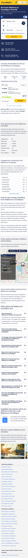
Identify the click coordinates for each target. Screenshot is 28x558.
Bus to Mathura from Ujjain (7, 505)
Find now (20, 100)
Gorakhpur (23, 252)
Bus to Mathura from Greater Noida (9, 473)
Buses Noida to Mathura (6, 495)
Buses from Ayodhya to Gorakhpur (9, 517)
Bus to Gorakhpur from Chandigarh (9, 522)
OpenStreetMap (20, 283)
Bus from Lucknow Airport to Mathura (9, 556)
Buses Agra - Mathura (6, 468)
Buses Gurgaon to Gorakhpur (8, 532)
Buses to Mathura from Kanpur (8, 492)
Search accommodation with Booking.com (14, 33)
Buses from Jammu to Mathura (8, 488)
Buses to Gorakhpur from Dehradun (9, 525)
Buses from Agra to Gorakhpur (8, 513)
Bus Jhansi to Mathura (6, 490)
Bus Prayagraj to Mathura (7, 500)
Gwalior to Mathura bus (6, 478)
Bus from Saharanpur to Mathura (8, 502)
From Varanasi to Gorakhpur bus (8, 547)
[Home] (7, 2)
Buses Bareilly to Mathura (7, 470)
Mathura (13, 252)
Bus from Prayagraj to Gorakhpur (8, 542)
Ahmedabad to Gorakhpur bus (8, 515)
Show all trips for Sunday (14, 105)
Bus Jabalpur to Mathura (6, 483)
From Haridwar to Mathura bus (8, 480)
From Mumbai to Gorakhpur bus (8, 537)
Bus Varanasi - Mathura (6, 507)
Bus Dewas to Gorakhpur (7, 527)
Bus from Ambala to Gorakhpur (8, 520)
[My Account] (16, 2)
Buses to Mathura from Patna (8, 497)
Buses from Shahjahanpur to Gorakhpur (10, 544)
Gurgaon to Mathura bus (7, 475)
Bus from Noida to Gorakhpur (8, 539)
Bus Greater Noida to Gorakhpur (8, 530)
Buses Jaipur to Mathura (6, 485)
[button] (22, 266)
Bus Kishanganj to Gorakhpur (8, 535)
